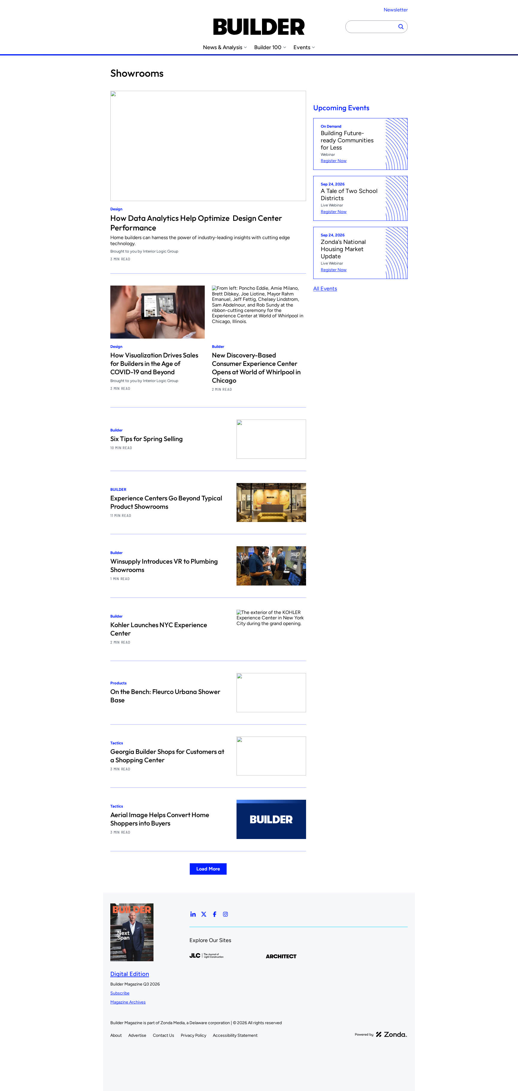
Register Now (334, 161)
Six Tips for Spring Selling (146, 438)
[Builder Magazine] (259, 27)
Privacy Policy (193, 1035)
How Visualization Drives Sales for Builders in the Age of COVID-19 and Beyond (154, 363)
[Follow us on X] (203, 914)
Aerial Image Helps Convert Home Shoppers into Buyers (159, 819)
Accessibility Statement (235, 1035)
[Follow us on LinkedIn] (193, 914)
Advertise (137, 1035)
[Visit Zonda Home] (381, 1034)
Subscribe (120, 993)
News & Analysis (222, 47)
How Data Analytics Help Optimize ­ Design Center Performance (196, 223)
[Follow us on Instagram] (225, 914)
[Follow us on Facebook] (214, 914)
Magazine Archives (128, 1002)
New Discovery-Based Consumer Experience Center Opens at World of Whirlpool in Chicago (256, 367)
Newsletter (396, 10)
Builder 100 (267, 47)
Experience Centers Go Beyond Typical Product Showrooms (166, 502)
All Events (325, 289)
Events (301, 47)
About (116, 1035)
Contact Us (163, 1035)
